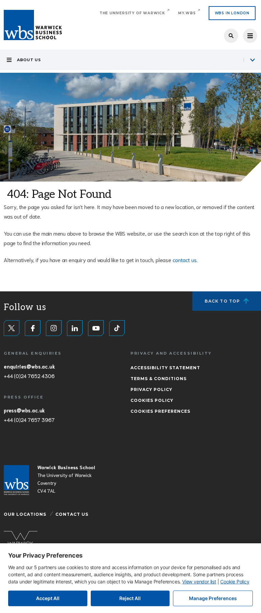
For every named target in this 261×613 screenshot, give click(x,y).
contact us (185, 259)
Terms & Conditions (158, 378)
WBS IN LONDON (232, 13)
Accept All (47, 598)
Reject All (130, 598)
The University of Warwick (132, 13)
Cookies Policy (151, 400)
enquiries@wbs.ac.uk (29, 366)
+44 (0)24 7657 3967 (29, 419)
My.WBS (187, 13)
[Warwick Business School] (33, 25)
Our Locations (25, 514)
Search (231, 36)
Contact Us (71, 514)
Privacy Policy (151, 389)
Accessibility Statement (165, 367)
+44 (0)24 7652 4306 (29, 375)
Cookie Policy (234, 581)
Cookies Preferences (160, 411)
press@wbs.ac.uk (24, 410)
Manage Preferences (213, 598)
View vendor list (199, 581)
